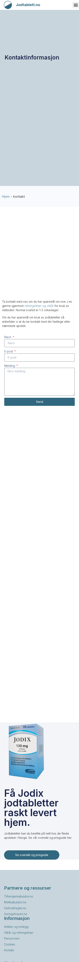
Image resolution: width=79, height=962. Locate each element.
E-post (9, 351)
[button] (75, 5)
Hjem (6, 196)
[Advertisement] (39, 255)
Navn (8, 337)
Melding (10, 365)
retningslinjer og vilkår (39, 306)
